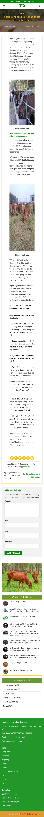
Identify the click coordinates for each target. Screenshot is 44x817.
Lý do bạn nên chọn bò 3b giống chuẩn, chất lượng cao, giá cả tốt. (24, 649)
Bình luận (8, 501)
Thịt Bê (4, 767)
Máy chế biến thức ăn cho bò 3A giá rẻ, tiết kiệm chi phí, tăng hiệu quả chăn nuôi (25, 610)
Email (7, 531)
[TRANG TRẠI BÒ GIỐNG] (22, 6)
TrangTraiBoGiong (32, 26)
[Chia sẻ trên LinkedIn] (32, 458)
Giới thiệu (5, 756)
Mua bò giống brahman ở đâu (21, 670)
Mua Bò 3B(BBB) (9, 702)
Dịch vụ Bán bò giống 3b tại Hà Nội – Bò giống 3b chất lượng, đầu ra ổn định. (25, 656)
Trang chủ (6, 752)
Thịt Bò (4, 764)
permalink (26, 467)
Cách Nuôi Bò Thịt (10, 685)
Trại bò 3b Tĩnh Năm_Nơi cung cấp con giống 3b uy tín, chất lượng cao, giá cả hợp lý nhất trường (24, 633)
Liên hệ (4, 783)
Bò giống (5, 760)
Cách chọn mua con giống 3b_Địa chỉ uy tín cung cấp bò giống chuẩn (25, 642)
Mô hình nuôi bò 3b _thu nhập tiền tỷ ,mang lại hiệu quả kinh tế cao (23, 625)
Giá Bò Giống (8, 694)
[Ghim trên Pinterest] (28, 458)
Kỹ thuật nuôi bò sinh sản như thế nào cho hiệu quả (12, 475)
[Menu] (4, 6)
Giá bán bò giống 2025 (18, 602)
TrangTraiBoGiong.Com (28, 814)
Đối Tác (5, 779)
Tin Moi (22, 14)
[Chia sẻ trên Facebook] (16, 458)
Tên (6, 521)
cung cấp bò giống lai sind (19, 663)
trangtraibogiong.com (14, 741)
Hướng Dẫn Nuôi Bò (10, 698)
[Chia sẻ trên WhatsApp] (12, 458)
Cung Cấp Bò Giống (10, 689)
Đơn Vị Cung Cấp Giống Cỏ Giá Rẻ (22, 617)
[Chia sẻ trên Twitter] (20, 458)
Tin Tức (5, 775)
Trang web (8, 542)
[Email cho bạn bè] (24, 458)
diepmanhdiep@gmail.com (18, 737)
